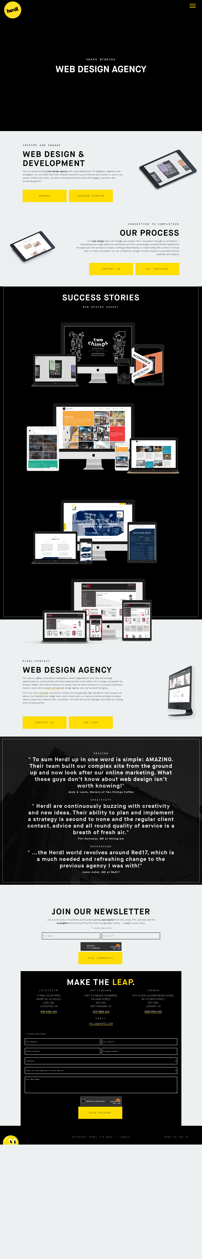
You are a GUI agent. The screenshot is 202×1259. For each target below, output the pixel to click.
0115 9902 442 (101, 1011)
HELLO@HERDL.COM (101, 1023)
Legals (125, 1137)
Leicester (44, 693)
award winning (52, 688)
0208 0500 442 (153, 1011)
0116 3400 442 (49, 1011)
